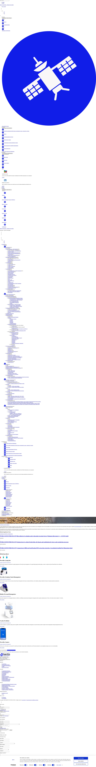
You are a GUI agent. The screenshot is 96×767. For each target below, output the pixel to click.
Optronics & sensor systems (6, 139)
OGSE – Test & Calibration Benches (14, 415)
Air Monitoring (8, 262)
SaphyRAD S (14, 336)
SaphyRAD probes (15, 334)
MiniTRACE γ (14, 339)
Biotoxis (9, 261)
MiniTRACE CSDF (15, 338)
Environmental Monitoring (10, 296)
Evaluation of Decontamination (13, 287)
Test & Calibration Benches (12, 421)
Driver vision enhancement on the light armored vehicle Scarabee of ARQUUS (20, 402)
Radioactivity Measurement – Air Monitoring (15, 356)
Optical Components (11, 417)
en (4, 11)
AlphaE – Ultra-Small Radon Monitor (16, 306)
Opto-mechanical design (12, 440)
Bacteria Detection (11, 271)
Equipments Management (12, 351)
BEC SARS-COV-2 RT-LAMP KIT (14, 291)
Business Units (4, 213)
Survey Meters (12, 335)
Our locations (4, 222)
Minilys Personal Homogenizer (13, 255)
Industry (1, 748)
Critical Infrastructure (11, 371)
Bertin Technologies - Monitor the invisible (7, 4)
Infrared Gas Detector (5, 676)
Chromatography (10, 282)
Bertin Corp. (8, 501)
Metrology (9, 349)
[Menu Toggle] (0, 15)
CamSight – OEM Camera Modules (13, 386)
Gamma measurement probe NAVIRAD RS (15, 377)
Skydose (11, 319)
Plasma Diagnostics (11, 420)
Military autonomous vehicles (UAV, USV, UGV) (16, 396)
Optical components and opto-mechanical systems (10, 142)
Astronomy (8, 423)
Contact (3, 477)
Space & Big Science (5, 126)
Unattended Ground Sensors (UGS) (11, 381)
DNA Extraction (10, 284)
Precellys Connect (11, 251)
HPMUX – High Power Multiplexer (15, 413)
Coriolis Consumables (11, 266)
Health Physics (8, 315)
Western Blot (10, 279)
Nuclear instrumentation (6, 664)
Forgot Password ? (3, 710)
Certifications (4, 226)
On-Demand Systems (9, 288)
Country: (1, 742)
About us (3, 195)
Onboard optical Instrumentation (13, 416)
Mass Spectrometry (11, 280)
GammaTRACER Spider (14, 300)
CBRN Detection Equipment (6, 671)
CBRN (3, 27)
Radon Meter (4, 674)
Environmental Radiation (6, 680)
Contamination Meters (5, 513)
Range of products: (3, 752)
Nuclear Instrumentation (6, 24)
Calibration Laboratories (10, 313)
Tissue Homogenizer (5, 672)
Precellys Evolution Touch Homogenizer (14, 250)
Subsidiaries (4, 217)
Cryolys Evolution (11, 256)
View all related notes (9, 533)
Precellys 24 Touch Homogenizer (13, 252)
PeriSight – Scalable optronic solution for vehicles (16, 387)
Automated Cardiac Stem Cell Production (14, 290)
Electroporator (10, 292)
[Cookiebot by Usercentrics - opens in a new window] (13, 765)
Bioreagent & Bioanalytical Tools (11, 257)
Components (8, 391)
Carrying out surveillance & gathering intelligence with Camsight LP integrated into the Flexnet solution (24, 401)
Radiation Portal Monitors (12, 324)
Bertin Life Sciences (9, 494)
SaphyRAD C (14, 333)
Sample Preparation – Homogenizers (12, 249)
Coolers (9, 433)
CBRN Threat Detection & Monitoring (8, 151)
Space (7, 408)
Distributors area (4, 160)
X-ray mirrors (10, 429)
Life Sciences (4, 663)
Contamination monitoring (14, 332)
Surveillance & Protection (6, 30)
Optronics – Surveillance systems (7, 688)
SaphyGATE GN (11, 362)
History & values (4, 204)
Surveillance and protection (6, 665)
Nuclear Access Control (12, 355)
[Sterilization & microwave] (3, 147)
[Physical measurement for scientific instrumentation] (3, 144)
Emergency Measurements (12, 358)
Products (3, 244)
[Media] (3, 165)
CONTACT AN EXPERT (11, 650)
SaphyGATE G (14, 326)
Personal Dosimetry (13, 323)
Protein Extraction (11, 272)
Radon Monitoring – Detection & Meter (14, 304)
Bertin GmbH (8, 504)
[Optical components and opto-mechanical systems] (3, 141)
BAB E (11, 303)
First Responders (10, 372)
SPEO (11, 410)
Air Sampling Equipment (6, 670)
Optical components (11, 393)
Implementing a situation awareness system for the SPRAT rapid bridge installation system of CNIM (24, 403)
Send (1, 715)
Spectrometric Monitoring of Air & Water (14, 357)
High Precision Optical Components (13, 419)
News (3, 476)
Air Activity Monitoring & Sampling (14, 310)
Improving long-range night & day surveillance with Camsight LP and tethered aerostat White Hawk (24, 404)
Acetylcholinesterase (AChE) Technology (14, 270)
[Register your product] (3, 162)
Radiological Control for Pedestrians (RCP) (19, 330)
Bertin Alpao (8, 491)
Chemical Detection (9, 366)
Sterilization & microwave (6, 148)
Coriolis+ (9, 265)
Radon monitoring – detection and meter (8, 686)
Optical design (10, 438)
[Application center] (3, 156)
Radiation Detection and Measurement (8, 677)
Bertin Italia (8, 505)
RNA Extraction (10, 273)
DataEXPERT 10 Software (14, 302)
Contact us (7, 524)
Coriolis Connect (10, 267)
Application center (5, 157)
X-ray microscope (11, 422)
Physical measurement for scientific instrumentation (10, 145)
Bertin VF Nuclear (9, 506)
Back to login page (5, 715)
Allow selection (81, 761)
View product (2, 582)
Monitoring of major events (12, 373)
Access (5, 471)
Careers (3, 2)
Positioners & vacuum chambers (13, 434)
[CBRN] (3, 26)
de (4, 13)
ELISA (9, 281)
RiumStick (13, 340)
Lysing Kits (10, 254)
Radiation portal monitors (6, 685)
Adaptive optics (12, 412)
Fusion (7, 418)
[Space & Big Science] (49, 125)
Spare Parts (10, 352)
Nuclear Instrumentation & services (7, 136)
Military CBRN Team (11, 370)
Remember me (3, 709)
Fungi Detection (10, 285)
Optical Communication (12, 411)
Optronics (7, 384)
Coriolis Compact (11, 264)
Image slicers (10, 425)
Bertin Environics (9, 492)
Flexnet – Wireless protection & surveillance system (16, 383)
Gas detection (4, 673)
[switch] (35, 765)
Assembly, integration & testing (13, 437)
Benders (9, 431)
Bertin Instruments (9, 495)
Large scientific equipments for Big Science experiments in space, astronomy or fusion (15, 131)
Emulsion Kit (10, 277)
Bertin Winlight (8, 496)
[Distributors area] (3, 159)
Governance (4, 208)
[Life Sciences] (3, 133)
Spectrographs (10, 426)
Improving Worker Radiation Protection (14, 359)
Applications (8, 353)
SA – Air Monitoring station (14, 301)
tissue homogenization (77, 526)
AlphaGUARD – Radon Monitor (15, 305)
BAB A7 (9, 312)
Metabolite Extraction (11, 274)
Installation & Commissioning (12, 347)
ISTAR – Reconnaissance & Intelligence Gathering (16, 397)
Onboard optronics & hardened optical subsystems (16, 390)
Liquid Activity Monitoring (12, 309)
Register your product (5, 163)
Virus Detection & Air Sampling (13, 374)
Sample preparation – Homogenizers (8, 689)
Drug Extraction (10, 276)
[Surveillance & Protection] (3, 29)
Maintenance (10, 350)
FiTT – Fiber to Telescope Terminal (15, 414)
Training (9, 348)
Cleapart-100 (10, 268)
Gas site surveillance (5, 687)
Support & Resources (9, 457)
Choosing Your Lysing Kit (12, 275)
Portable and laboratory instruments (17, 343)
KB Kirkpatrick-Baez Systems (13, 430)
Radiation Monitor (5, 678)
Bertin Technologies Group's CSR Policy (8, 199)
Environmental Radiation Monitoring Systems (15, 298)
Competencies (8, 435)
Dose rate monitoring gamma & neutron (14, 311)
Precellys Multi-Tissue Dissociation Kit (14, 253)
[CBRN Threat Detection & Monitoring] (3, 150)
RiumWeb (11, 322)
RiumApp (11, 321)
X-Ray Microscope (11, 432)
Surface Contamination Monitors (13, 317)
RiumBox (11, 320)
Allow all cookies (81, 758)
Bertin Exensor (8, 493)
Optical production (11, 439)
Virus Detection (10, 286)
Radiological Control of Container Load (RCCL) (19, 328)
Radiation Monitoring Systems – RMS (12, 308)
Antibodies (9, 260)
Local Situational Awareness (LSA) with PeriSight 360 (16, 398)
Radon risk (3, 675)
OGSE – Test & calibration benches (13, 389)
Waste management (9, 314)
